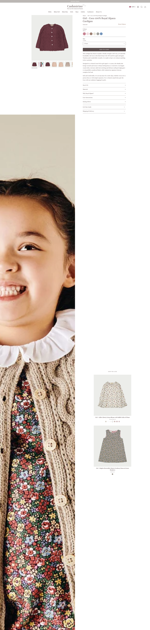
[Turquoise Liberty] (117, 421)
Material (85, 89)
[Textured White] (108, 421)
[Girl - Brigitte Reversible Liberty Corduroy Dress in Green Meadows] (112, 446)
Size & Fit (85, 85)
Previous (31, 37)
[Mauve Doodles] (114, 421)
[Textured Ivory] (110, 421)
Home (84, 15)
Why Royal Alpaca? (88, 93)
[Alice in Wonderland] (119, 421)
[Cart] (145, 7)
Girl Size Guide (87, 107)
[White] (112, 421)
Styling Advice (87, 101)
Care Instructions (87, 97)
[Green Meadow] (112, 474)
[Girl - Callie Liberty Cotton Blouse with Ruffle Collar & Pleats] (112, 395)
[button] (50, 12)
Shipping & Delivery (88, 111)
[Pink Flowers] (106, 421)
